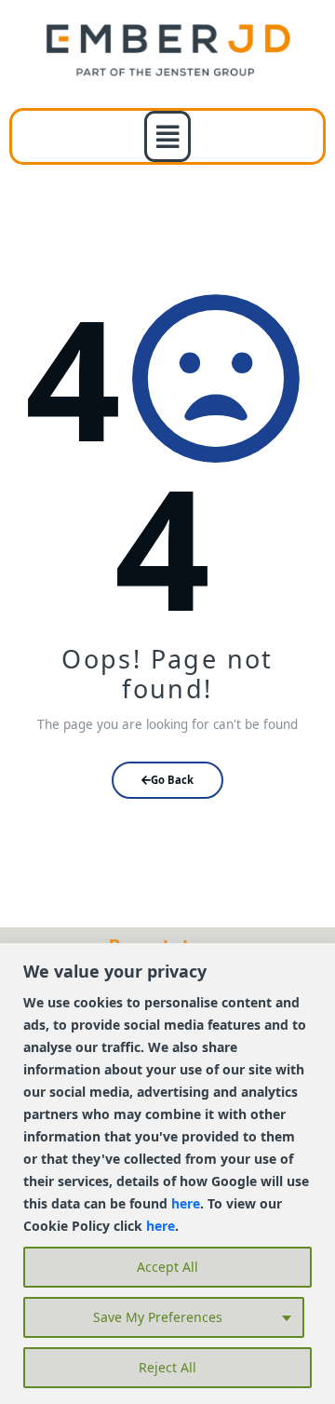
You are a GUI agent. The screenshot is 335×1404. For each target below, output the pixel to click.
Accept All (167, 1267)
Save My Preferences (157, 1317)
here (185, 1203)
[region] (167, 1173)
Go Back (172, 780)
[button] (168, 136)
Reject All (167, 1367)
